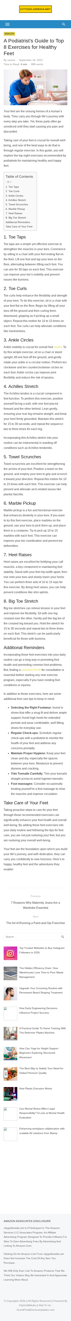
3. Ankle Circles (14, 195)
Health (9, 33)
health (58, 347)
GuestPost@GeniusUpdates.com (36, 1309)
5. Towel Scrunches (17, 204)
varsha (11, 60)
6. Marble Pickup (15, 208)
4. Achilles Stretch (16, 200)
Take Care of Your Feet (19, 226)
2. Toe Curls (12, 191)
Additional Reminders (18, 222)
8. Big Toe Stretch (16, 217)
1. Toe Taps (12, 186)
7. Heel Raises (14, 213)
